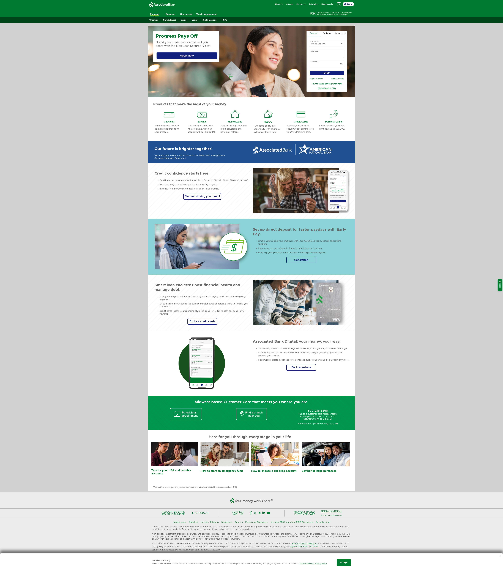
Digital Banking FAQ (327, 88)
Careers (239, 522)
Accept (344, 562)
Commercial (186, 14)
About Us (193, 522)
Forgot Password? (337, 78)
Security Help (322, 522)
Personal (154, 14)
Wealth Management (206, 14)
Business (170, 14)
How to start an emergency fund (222, 471)
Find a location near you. (304, 543)
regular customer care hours (304, 547)
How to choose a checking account (273, 471)
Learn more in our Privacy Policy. (313, 564)
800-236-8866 (331, 511)
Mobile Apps (180, 522)
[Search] (339, 4)
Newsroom (226, 522)
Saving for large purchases (319, 471)
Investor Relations (210, 522)
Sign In (349, 4)
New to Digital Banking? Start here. (327, 84)
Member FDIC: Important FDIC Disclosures (292, 522)
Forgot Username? (316, 78)
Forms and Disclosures (256, 522)
